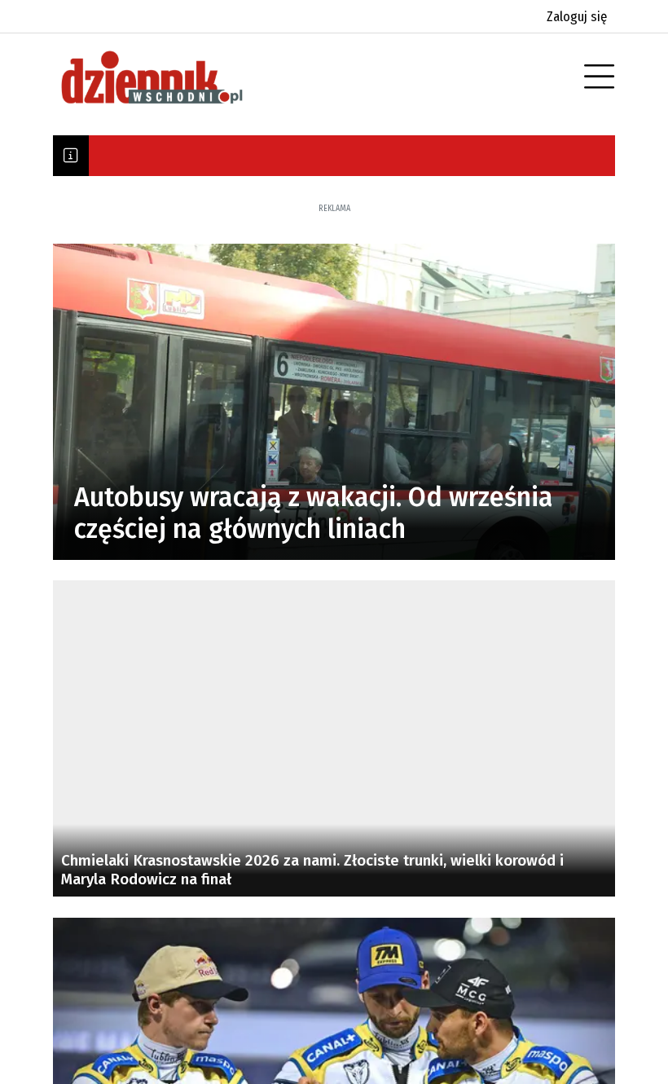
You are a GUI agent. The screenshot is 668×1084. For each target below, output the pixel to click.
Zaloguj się (577, 16)
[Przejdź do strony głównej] (175, 77)
